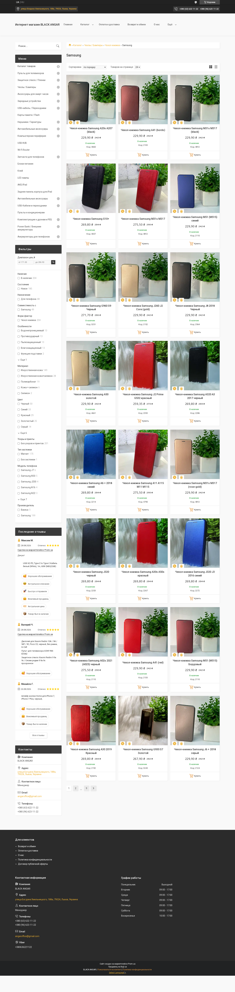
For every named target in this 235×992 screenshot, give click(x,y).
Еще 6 (24, 433)
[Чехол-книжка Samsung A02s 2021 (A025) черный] (91, 632)
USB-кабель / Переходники (32, 108)
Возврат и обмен (137, 24)
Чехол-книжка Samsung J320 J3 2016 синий (195, 573)
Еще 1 (24, 359)
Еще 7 (24, 499)
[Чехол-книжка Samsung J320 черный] (91, 543)
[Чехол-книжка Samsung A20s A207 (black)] (91, 99)
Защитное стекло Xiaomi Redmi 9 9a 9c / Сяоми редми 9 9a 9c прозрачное (38, 660)
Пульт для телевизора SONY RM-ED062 (37, 652)
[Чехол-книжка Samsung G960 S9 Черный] (91, 277)
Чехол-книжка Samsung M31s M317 (143, 218)
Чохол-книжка (112, 45)
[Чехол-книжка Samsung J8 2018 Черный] (195, 277)
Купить (93, 155)
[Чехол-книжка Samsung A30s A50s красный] (143, 543)
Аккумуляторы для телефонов (34, 236)
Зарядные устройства (29, 101)
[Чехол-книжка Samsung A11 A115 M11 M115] (143, 454)
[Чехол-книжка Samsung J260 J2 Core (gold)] (143, 277)
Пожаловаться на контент (109, 969)
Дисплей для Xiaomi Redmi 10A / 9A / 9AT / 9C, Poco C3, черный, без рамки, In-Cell (39, 644)
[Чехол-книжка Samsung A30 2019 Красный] (91, 720)
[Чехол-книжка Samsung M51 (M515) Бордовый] (195, 632)
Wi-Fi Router (24, 150)
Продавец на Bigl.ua (117, 967)
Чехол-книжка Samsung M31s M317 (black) (195, 130)
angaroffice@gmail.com (30, 796)
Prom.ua (131, 964)
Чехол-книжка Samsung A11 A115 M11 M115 (143, 485)
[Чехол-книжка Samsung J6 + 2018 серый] (195, 720)
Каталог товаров (26, 66)
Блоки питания (25, 163)
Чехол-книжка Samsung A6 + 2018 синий (91, 485)
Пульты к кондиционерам (31, 212)
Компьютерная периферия (32, 136)
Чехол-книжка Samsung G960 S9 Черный (91, 307)
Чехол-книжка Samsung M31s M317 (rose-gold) (195, 485)
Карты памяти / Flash (29, 115)
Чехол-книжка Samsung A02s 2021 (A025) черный (91, 662)
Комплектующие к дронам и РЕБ (35, 219)
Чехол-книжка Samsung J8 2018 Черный (195, 307)
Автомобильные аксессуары (33, 129)
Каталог (84, 24)
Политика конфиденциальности (35, 859)
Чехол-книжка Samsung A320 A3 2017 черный (195, 396)
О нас (157, 24)
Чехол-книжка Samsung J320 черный (91, 573)
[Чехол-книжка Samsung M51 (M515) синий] (195, 188)
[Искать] (58, 46)
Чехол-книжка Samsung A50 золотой (91, 396)
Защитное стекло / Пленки (31, 80)
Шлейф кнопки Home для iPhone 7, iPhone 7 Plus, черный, (38, 697)
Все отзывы (38, 735)
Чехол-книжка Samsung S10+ (91, 218)
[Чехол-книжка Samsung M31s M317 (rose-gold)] (195, 454)
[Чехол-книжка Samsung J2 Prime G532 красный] (143, 365)
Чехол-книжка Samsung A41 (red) (143, 662)
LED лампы (23, 178)
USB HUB (22, 143)
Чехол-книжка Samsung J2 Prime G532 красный (143, 396)
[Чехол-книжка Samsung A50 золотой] (91, 365)
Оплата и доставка (109, 24)
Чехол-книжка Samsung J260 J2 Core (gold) (143, 307)
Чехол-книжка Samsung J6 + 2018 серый (195, 751)
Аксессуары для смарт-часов (33, 94)
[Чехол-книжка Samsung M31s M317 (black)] (195, 99)
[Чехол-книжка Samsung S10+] (91, 188)
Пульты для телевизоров (31, 73)
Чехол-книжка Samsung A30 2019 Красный (91, 751)
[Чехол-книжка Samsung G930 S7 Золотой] (143, 720)
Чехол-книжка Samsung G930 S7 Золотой (143, 751)
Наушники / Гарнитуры (29, 122)
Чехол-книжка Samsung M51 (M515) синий (195, 219)
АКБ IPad (22, 184)
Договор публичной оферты (33, 864)
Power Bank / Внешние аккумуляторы (29, 228)
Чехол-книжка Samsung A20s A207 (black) (91, 130)
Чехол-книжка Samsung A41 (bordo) (143, 130)
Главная (68, 24)
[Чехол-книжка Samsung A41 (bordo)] (143, 99)
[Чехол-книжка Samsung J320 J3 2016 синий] (195, 543)
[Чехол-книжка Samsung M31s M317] (143, 188)
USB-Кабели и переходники (32, 205)
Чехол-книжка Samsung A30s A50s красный (143, 573)
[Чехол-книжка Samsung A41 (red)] (143, 632)
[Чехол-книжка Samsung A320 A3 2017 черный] (195, 365)
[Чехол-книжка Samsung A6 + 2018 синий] (91, 454)
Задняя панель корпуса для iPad (35, 191)
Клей (20, 170)
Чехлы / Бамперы (93, 45)
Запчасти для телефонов (31, 157)
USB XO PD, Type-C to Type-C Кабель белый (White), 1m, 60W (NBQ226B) (40, 564)
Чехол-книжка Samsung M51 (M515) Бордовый (195, 662)
